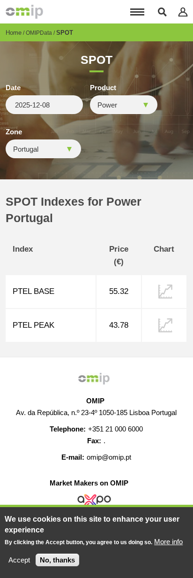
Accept (19, 560)
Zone (14, 132)
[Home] (24, 12)
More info (168, 542)
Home (14, 32)
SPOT (64, 32)
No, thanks (57, 560)
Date (13, 88)
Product (103, 88)
